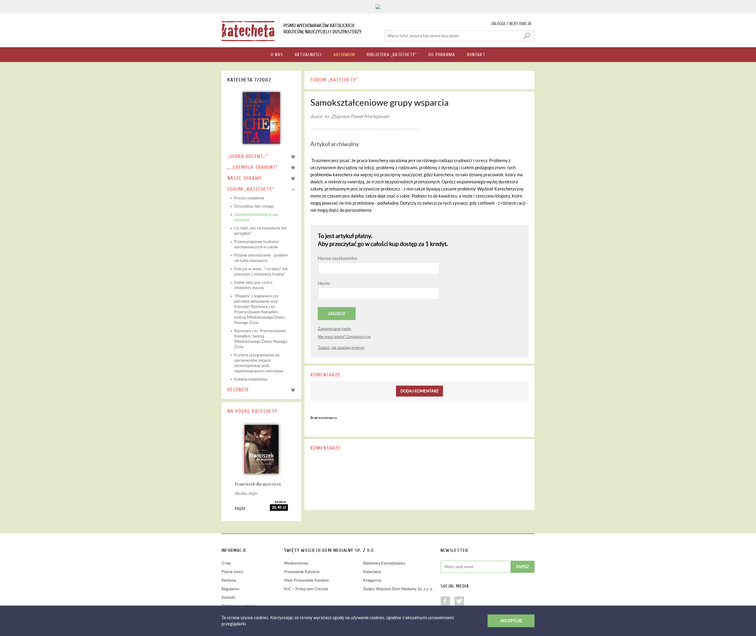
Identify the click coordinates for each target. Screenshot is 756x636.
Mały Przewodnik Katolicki (306, 580)
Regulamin (230, 589)
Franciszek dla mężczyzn (258, 484)
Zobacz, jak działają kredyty (341, 347)
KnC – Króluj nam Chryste (306, 589)
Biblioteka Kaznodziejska (384, 563)
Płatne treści (232, 572)
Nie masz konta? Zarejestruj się (344, 337)
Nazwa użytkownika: (338, 258)
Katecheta (372, 572)
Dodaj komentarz (419, 391)
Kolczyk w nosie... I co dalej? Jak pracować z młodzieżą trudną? (261, 271)
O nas (226, 563)
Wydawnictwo (296, 563)
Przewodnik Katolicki (302, 572)
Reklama (228, 580)
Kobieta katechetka (251, 379)
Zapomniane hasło (334, 328)
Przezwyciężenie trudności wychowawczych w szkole (256, 244)
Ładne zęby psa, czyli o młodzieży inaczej (253, 285)
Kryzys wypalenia (249, 198)
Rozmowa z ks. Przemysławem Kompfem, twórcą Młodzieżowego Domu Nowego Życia (260, 339)
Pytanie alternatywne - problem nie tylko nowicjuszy (261, 258)
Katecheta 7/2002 (249, 80)
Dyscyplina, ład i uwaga (254, 206)
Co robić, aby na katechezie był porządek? (260, 231)
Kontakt (228, 597)
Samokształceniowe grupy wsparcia (256, 217)
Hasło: (324, 283)
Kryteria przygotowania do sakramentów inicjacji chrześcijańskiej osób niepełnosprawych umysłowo (258, 363)
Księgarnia (372, 580)
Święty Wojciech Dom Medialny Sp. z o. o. (398, 589)
